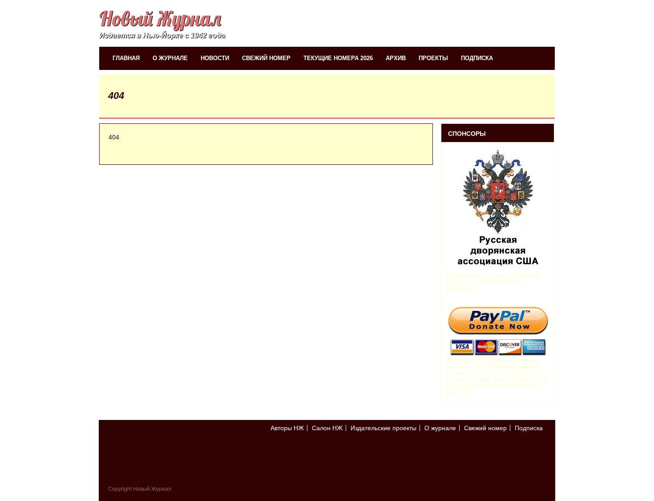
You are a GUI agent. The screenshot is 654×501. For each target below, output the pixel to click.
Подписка (477, 58)
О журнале (170, 58)
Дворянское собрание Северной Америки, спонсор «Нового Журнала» (493, 281)
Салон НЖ (327, 428)
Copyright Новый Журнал (139, 489)
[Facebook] (541, 452)
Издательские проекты (383, 428)
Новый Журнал (160, 18)
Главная (126, 58)
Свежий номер (266, 58)
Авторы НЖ (287, 428)
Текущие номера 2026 (338, 58)
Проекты (433, 58)
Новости (215, 58)
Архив (396, 58)
